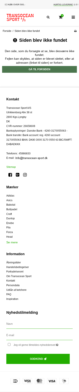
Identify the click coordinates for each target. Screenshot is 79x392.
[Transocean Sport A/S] (19, 17)
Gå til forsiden (39, 69)
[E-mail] (39, 335)
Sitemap (11, 167)
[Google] (19, 174)
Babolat (10, 204)
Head (9, 236)
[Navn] (39, 324)
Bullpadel (11, 209)
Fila (8, 227)
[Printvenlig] (75, 31)
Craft (9, 214)
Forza (9, 232)
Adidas (10, 195)
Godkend (36, 358)
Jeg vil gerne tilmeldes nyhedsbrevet (39, 344)
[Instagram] (26, 174)
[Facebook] (11, 174)
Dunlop (10, 218)
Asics (9, 200)
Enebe (10, 223)
